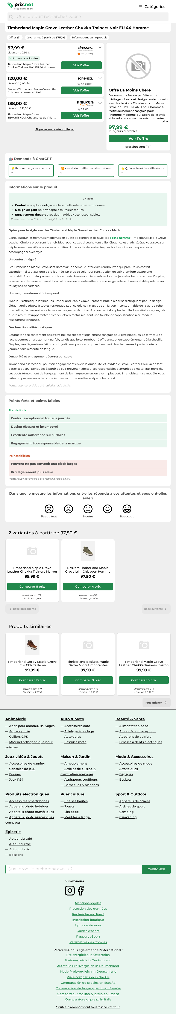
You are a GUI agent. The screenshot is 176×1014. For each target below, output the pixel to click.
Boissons (16, 855)
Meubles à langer (77, 817)
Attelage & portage (79, 731)
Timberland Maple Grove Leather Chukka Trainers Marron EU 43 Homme (144, 663)
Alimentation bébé (134, 726)
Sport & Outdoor (130, 794)
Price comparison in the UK (88, 977)
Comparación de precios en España (88, 983)
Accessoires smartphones (29, 801)
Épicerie (13, 832)
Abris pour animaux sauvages (32, 726)
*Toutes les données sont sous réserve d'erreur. (88, 1007)
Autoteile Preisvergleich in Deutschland (88, 966)
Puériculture (73, 794)
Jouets (69, 806)
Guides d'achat (88, 931)
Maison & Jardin (76, 756)
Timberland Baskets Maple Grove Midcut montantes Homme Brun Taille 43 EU (88, 663)
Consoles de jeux (22, 769)
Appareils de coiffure (135, 737)
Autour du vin (19, 849)
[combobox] (91, 16)
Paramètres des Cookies (88, 942)
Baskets (125, 779)
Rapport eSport (88, 936)
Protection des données (88, 909)
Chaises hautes (76, 801)
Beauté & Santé (130, 719)
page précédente (24, 608)
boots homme (119, 237)
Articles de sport (132, 806)
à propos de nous (88, 925)
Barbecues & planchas (81, 785)
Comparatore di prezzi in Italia (88, 999)
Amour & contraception (137, 731)
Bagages (126, 774)
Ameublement (75, 763)
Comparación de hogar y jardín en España (88, 988)
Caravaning (128, 817)
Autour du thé (20, 844)
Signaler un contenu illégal (54, 129)
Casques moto (75, 742)
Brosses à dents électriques (140, 742)
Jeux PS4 (16, 779)
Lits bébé (71, 812)
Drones (15, 774)
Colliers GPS (18, 737)
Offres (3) (14, 37)
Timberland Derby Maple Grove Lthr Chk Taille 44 (32, 663)
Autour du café (20, 839)
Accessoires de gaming (27, 763)
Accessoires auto (77, 726)
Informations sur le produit (89, 37)
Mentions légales (88, 903)
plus (165, 121)
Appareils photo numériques (31, 812)
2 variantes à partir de (46, 37)
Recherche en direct (88, 914)
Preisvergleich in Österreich (88, 955)
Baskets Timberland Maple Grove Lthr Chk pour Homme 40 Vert (88, 569)
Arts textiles (128, 769)
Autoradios (72, 737)
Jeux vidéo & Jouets (24, 756)
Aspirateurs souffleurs (81, 779)
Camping (126, 812)
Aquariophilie (19, 731)
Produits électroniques (27, 794)
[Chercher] (11, 16)
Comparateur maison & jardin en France (88, 994)
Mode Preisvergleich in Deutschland (88, 971)
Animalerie (15, 719)
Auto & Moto (72, 719)
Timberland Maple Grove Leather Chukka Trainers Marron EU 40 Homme (32, 569)
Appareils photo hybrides (29, 806)
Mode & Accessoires (134, 756)
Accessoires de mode (135, 763)
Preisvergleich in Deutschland (88, 960)
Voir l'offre (138, 138)
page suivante (153, 608)
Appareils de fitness (134, 801)
